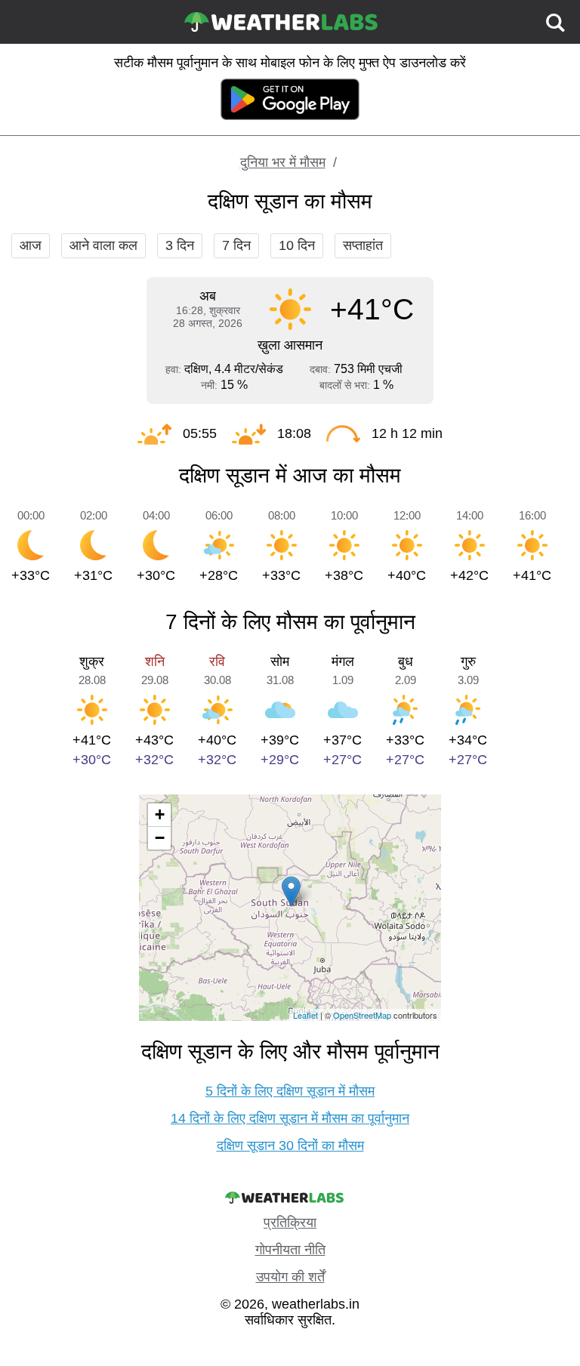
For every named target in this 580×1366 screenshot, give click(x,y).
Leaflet (305, 1015)
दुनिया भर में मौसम (282, 162)
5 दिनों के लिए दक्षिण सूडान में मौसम (290, 1091)
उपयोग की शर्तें (290, 1276)
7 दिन (236, 245)
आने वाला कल (103, 245)
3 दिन (179, 245)
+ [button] (160, 814)
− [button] (160, 837)
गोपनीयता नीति (290, 1249)
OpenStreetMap (362, 1015)
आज (31, 245)
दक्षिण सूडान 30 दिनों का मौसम (290, 1145)
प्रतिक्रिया (290, 1222)
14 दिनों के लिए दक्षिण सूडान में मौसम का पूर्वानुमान (290, 1118)
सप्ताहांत (363, 245)
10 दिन (297, 245)
